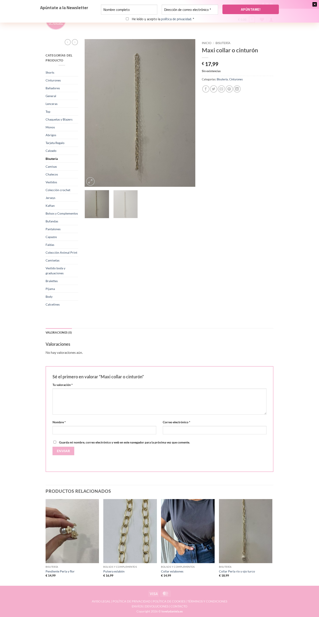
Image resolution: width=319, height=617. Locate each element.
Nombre (59, 422)
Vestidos (51, 182)
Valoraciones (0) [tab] (59, 332)
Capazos (51, 237)
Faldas (50, 244)
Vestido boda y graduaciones (55, 270)
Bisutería (52, 158)
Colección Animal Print (61, 252)
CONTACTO (179, 606)
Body (49, 296)
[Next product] (68, 42)
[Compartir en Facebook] (205, 89)
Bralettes (52, 281)
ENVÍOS (137, 606)
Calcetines (53, 304)
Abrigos (51, 135)
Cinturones (53, 80)
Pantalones (53, 229)
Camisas (51, 166)
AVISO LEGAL (101, 601)
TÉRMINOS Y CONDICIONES (207, 601)
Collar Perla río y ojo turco (237, 571)
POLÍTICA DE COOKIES (169, 601)
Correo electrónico (176, 422)
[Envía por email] (221, 89)
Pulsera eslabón (114, 571)
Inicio (206, 43)
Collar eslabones (172, 571)
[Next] (188, 113)
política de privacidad (176, 19)
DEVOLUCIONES (156, 606)
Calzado (51, 150)
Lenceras (52, 104)
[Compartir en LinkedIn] (237, 89)
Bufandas (52, 221)
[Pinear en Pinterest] (229, 89)
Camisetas (52, 260)
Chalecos (52, 174)
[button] (90, 181)
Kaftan (50, 205)
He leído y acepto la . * (162, 19)
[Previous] (92, 113)
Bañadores (53, 88)
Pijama (50, 289)
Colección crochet (58, 190)
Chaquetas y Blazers (59, 119)
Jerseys (50, 198)
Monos (50, 127)
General (51, 96)
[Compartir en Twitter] (213, 89)
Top (48, 111)
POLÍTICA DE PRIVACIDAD (132, 601)
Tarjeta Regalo (55, 143)
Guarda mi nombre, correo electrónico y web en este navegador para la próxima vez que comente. (124, 442)
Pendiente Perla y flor (60, 571)
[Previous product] (75, 42)
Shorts (50, 72)
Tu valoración (63, 385)
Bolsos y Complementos (62, 213)
